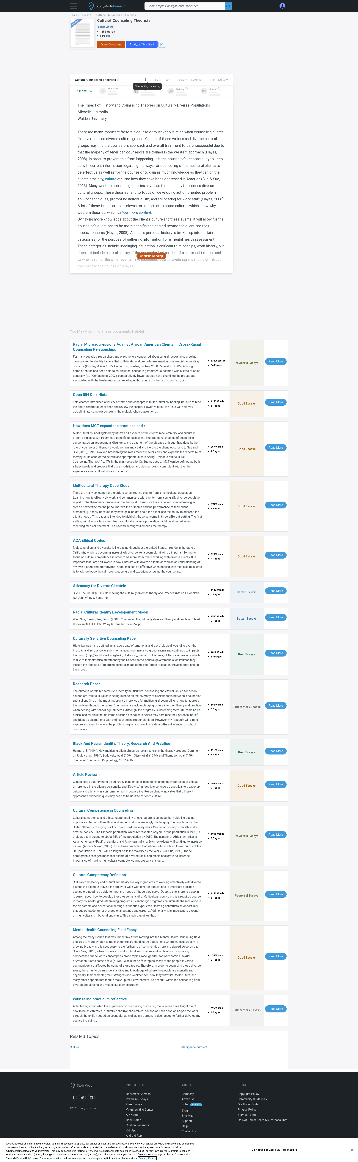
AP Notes (132, 1115)
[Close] (352, 1150)
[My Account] (284, 6)
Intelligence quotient (193, 1047)
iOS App (131, 1130)
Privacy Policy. (147, 1158)
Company (188, 1094)
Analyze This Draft (142, 44)
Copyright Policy (248, 1094)
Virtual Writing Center (139, 1109)
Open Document (111, 44)
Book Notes (133, 1120)
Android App (134, 1135)
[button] (73, 7)
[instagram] (92, 1100)
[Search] (228, 6)
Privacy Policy (247, 1109)
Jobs (185, 1104)
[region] (179, 1150)
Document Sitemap (138, 1094)
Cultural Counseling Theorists (123, 20)
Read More (276, 361)
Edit (167, 79)
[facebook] (74, 1100)
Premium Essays (137, 1099)
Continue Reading (151, 256)
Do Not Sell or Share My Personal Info (274, 1149)
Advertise (188, 1099)
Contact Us (189, 1131)
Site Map (188, 1115)
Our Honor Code (248, 1104)
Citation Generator (137, 1125)
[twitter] (83, 1100)
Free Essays (134, 1104)
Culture (74, 1047)
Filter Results (217, 79)
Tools (181, 79)
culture (110, 179)
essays (87, 15)
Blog (185, 1110)
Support (187, 1121)
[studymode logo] (114, 6)
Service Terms (247, 1115)
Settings (196, 79)
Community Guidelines (252, 1099)
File (156, 79)
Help (185, 1126)
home (73, 15)
